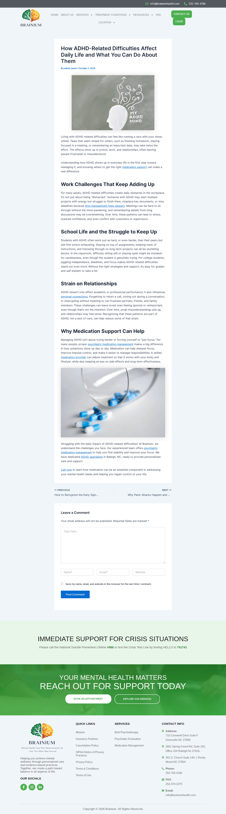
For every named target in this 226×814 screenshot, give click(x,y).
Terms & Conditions (87, 768)
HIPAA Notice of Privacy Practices (90, 754)
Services (82, 14)
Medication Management (129, 745)
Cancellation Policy (87, 745)
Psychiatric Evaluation (128, 739)
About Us (67, 14)
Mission (80, 732)
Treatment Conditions (111, 14)
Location (105, 22)
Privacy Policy (84, 762)
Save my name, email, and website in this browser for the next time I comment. (109, 584)
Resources (141, 14)
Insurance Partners (87, 739)
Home (54, 14)
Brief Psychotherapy (126, 732)
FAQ (158, 14)
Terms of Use (83, 775)
